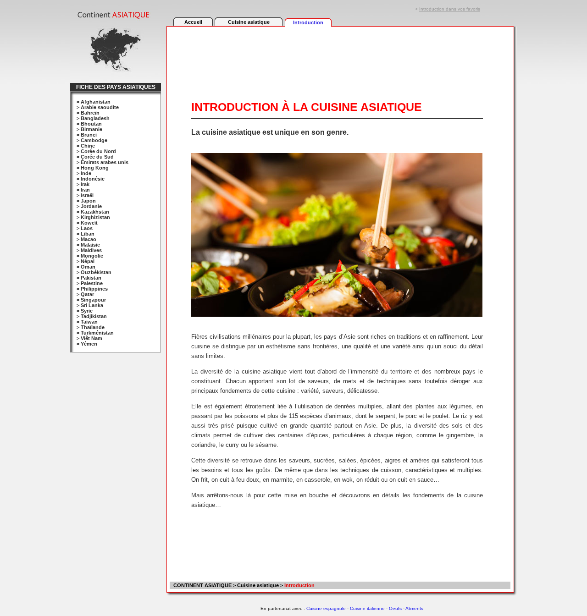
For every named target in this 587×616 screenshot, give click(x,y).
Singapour (93, 299)
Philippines (94, 289)
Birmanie (91, 129)
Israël (87, 195)
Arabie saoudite (100, 107)
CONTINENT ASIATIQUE (202, 585)
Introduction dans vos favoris (449, 8)
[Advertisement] (340, 53)
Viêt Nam (91, 338)
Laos (87, 228)
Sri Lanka (92, 305)
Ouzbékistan (96, 272)
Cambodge (94, 140)
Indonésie (93, 179)
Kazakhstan (95, 211)
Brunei (89, 135)
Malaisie (90, 245)
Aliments (414, 608)
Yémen (89, 343)
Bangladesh (95, 118)
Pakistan (91, 277)
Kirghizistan (95, 217)
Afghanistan (96, 101)
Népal (87, 261)
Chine (88, 145)
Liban (87, 233)
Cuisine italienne (367, 608)
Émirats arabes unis (104, 162)
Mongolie (92, 255)
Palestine (92, 283)
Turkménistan (97, 333)
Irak (85, 184)
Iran (85, 189)
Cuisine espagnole (326, 608)
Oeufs (395, 608)
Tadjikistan (94, 316)
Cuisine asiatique (249, 22)
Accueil (193, 22)
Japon (88, 201)
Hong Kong (95, 167)
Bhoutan (91, 123)
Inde (86, 173)
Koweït (89, 223)
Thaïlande (93, 327)
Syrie (87, 311)
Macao (88, 239)
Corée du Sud (97, 157)
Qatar (87, 294)
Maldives (91, 250)
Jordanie (91, 206)
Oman (88, 267)
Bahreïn (90, 113)
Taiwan (89, 321)
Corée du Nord (98, 151)
